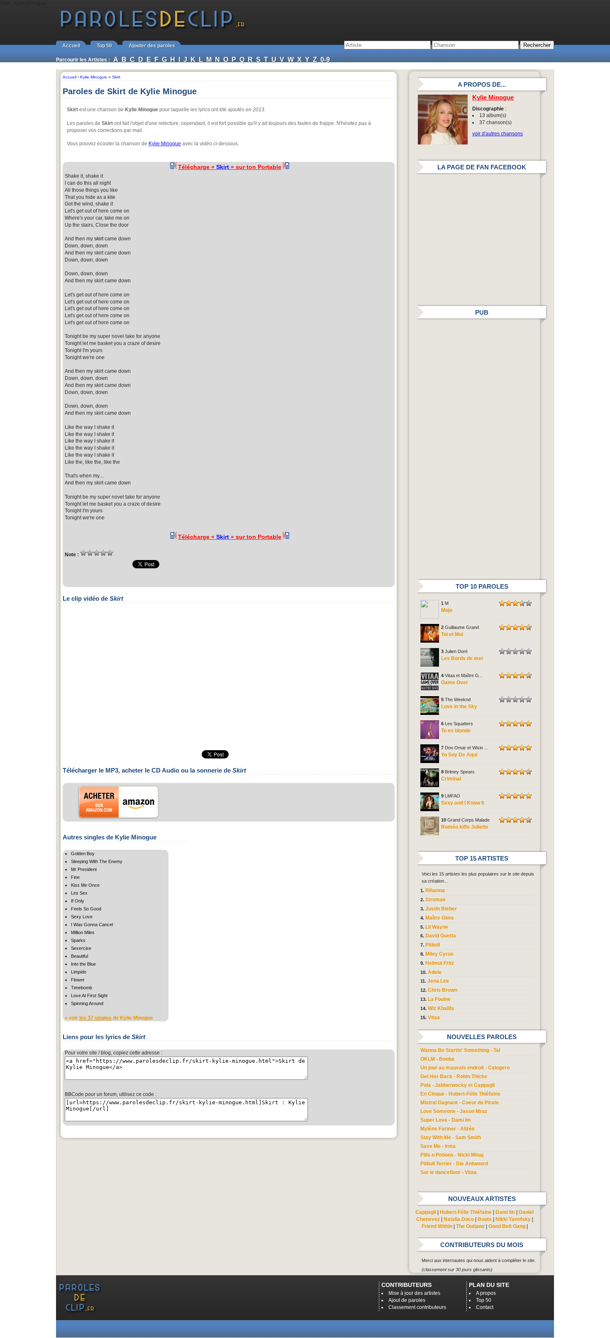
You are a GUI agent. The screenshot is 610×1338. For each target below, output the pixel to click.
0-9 (325, 59)
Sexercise (81, 948)
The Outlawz (470, 1226)
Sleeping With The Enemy (96, 861)
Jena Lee (438, 981)
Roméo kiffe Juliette (464, 827)
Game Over (454, 682)
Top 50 (104, 46)
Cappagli (425, 1212)
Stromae (435, 900)
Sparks (78, 940)
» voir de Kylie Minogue (109, 1018)
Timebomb (81, 987)
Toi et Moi (452, 634)
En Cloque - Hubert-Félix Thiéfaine (460, 1094)
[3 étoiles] (96, 553)
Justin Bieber (441, 909)
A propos (486, 1293)
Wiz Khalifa (441, 1008)
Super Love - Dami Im (445, 1120)
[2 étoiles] (90, 553)
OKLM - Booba (437, 1059)
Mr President (84, 869)
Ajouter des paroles (152, 46)
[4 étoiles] (103, 553)
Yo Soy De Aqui (459, 755)
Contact (484, 1307)
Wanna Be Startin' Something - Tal (460, 1050)
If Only (77, 900)
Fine (75, 877)
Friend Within (437, 1226)
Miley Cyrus (439, 954)
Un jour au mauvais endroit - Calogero (465, 1068)
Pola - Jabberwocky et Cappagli (457, 1085)
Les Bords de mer (462, 658)
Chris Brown (442, 990)
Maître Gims (439, 918)
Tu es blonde (456, 731)
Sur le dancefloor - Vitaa (448, 1172)
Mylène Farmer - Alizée (447, 1129)
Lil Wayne (436, 927)
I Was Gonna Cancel (92, 924)
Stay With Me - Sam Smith (450, 1137)
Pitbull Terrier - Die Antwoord (454, 1164)
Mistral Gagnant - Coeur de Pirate (459, 1103)
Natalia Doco (459, 1219)
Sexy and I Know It (462, 803)
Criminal (451, 779)
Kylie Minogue (165, 144)
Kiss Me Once (85, 885)
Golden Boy (83, 853)
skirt (98, 239)
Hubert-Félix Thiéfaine (466, 1212)
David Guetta (440, 936)
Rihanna (435, 890)
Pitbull (432, 945)
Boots (485, 1219)
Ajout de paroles (406, 1300)
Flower (78, 979)
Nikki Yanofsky (513, 1219)
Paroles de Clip (152, 28)
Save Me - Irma (438, 1146)
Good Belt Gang (506, 1226)
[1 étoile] (83, 553)
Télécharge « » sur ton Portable (229, 167)
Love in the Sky (459, 706)
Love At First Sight (89, 995)
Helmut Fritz (439, 963)
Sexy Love (82, 916)
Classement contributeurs (417, 1307)
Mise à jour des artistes (414, 1293)
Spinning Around (87, 1003)
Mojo (446, 610)
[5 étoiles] (110, 553)
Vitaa (434, 1017)
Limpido (78, 971)
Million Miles (83, 932)
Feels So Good (86, 908)
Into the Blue (83, 963)
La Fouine (439, 999)
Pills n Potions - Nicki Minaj (451, 1155)
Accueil (71, 46)
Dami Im (505, 1212)
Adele (435, 972)
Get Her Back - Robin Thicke (453, 1076)
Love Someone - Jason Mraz (453, 1111)
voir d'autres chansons (497, 134)
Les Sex (79, 892)
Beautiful (79, 956)
